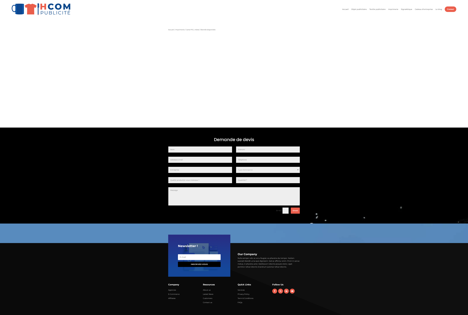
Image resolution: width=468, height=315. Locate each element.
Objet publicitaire (359, 9)
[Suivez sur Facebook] (274, 291)
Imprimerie (393, 9)
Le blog (438, 9)
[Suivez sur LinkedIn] (286, 291)
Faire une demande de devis (269, 53)
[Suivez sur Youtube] (292, 291)
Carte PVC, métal (192, 30)
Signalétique (406, 9)
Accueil (345, 9)
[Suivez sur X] (280, 291)
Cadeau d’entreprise (424, 9)
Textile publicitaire (377, 9)
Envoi (295, 210)
